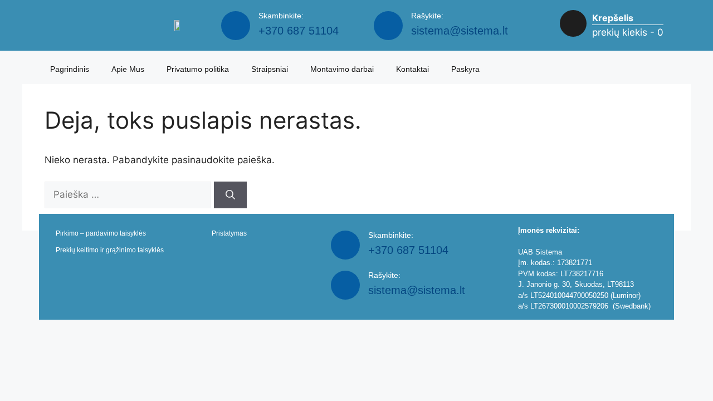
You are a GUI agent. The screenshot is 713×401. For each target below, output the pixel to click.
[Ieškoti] (230, 195)
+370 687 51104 (298, 31)
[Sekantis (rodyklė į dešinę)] (693, 200)
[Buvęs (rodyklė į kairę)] (19, 200)
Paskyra (465, 69)
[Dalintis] (676, 12)
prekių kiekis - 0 (627, 32)
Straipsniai (269, 69)
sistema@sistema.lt (459, 31)
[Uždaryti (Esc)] (700, 12)
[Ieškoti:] (129, 194)
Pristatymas (229, 233)
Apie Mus (127, 69)
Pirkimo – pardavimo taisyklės (101, 233)
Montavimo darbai (342, 69)
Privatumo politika (198, 69)
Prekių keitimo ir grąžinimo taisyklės (110, 250)
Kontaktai (412, 69)
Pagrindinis (69, 69)
